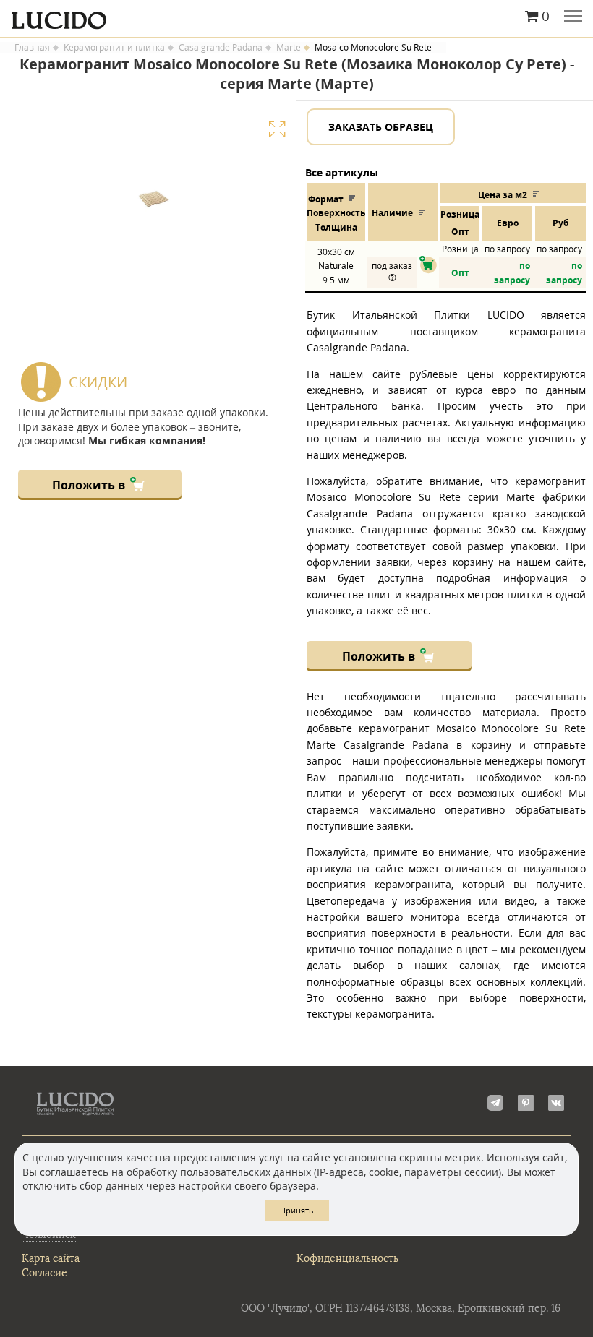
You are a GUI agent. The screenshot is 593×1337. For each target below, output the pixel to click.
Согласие (44, 1273)
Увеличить (277, 129)
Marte (288, 48)
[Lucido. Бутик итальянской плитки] (296, 17)
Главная (32, 48)
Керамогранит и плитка (114, 48)
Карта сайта (51, 1258)
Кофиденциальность (347, 1258)
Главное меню (573, 17)
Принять (297, 1210)
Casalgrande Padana (221, 48)
